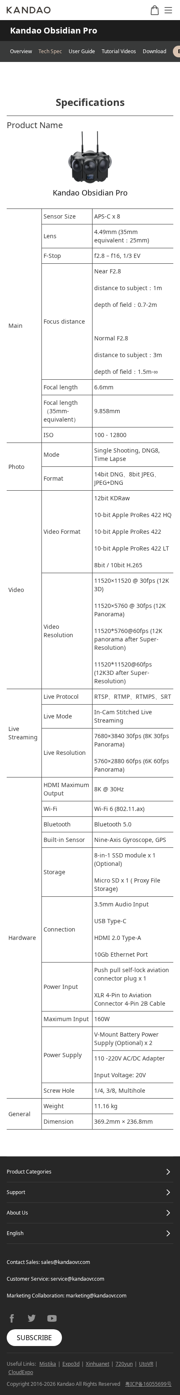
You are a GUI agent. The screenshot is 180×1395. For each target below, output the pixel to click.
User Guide (82, 51)
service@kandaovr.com (77, 1278)
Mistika (47, 1363)
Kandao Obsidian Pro (53, 30)
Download (154, 51)
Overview (21, 51)
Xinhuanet (97, 1363)
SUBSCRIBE (34, 1337)
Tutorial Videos (119, 51)
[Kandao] (29, 10)
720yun (124, 1363)
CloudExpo (20, 1372)
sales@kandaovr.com (65, 1262)
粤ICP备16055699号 (148, 1383)
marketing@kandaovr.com (96, 1295)
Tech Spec (50, 51)
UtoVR (146, 1363)
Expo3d (71, 1363)
